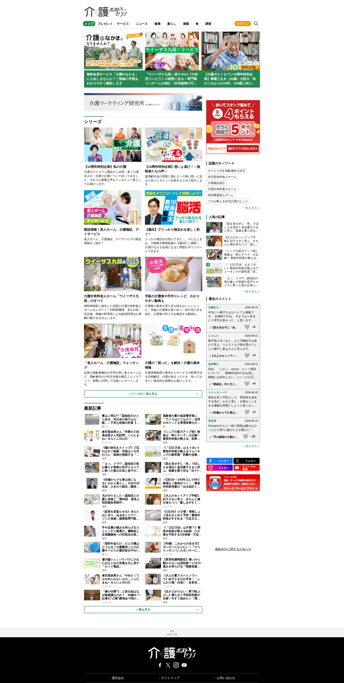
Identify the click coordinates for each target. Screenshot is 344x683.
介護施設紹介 (216, 182)
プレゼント (105, 23)
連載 (186, 23)
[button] (255, 52)
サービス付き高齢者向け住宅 (226, 170)
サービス (123, 23)
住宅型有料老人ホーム (222, 176)
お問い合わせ (226, 678)
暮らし (171, 23)
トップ (89, 23)
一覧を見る (250, 208)
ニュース (142, 23)
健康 (157, 23)
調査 (208, 23)
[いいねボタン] (247, 327)
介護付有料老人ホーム (222, 189)
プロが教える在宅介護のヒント (228, 201)
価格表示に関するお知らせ (233, 549)
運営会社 (118, 678)
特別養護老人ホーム (221, 195)
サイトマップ (170, 678)
